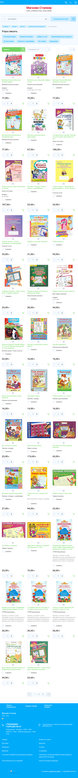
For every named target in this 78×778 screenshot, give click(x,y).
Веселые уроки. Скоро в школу (12, 351)
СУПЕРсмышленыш (59, 552)
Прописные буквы (26, 37)
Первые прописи (58, 496)
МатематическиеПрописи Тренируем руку (11, 136)
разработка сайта (54, 771)
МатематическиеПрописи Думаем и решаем (62, 81)
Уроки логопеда (58, 141)
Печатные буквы (10, 37)
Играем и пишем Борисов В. (12, 493)
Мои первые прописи (59, 294)
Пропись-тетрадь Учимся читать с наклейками (36, 187)
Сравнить (8, 93)
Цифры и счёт (42, 37)
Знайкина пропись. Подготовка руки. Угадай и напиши (13, 292)
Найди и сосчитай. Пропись (37, 241)
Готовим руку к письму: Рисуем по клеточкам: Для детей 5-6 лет (64, 137)
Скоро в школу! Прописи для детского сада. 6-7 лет (63, 608)
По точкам (42, 41)
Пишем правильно (59, 344)
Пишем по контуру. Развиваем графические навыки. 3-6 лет (13, 608)
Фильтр (6, 49)
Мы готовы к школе (9, 445)
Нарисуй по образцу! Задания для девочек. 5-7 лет (38, 546)
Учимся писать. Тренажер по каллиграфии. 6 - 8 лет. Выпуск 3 (64, 188)
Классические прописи (34, 296)
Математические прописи (10, 84)
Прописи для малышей (34, 84)
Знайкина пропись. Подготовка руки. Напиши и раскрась (38, 668)
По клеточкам (9, 41)
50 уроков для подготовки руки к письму (13, 187)
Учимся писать (58, 241)
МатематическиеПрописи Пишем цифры (11, 81)
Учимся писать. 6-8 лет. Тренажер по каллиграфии (11, 242)
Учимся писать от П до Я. (62, 396)
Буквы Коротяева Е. (34, 445)
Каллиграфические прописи (62, 37)
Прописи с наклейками (26, 41)
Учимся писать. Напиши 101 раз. (37, 494)
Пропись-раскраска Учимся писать (37, 345)
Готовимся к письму (9, 545)
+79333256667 (12, 724)
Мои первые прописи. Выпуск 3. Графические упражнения (13, 668)
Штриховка (54, 41)
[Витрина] (73, 49)
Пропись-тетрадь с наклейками (12, 496)
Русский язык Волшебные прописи (62, 446)
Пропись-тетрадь (33, 398)
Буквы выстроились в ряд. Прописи (11, 397)
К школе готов (57, 193)
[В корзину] (23, 103)
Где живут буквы (33, 396)
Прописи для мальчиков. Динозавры (36, 136)
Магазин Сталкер (39, 8)
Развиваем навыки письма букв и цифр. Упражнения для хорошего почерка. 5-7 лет (63, 547)
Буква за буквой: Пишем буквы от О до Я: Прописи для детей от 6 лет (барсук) (13, 346)
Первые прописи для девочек (64, 291)
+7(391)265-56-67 (13, 726)
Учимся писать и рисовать (62, 493)
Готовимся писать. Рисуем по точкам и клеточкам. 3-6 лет (38, 608)
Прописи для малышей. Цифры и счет (38, 81)
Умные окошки (32, 448)
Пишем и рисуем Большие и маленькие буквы (37, 292)
